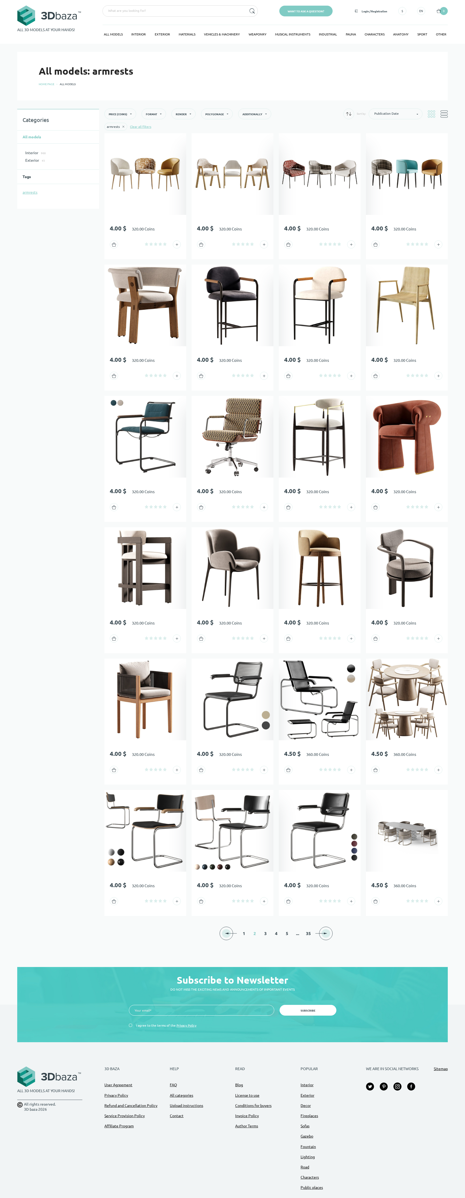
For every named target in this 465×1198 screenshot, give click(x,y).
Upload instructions (186, 1105)
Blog (239, 1085)
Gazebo (307, 1136)
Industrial (328, 34)
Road (305, 1167)
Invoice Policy (247, 1116)
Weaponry (257, 34)
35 (308, 933)
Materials (187, 34)
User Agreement (118, 1085)
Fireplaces (309, 1116)
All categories (181, 1095)
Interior (138, 34)
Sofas (305, 1126)
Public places (312, 1187)
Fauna (351, 34)
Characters (375, 34)
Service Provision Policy (124, 1116)
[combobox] (174, 11)
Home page (46, 84)
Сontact (177, 1116)
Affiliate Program (119, 1126)
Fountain (308, 1147)
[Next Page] (326, 933)
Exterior (162, 34)
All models (113, 34)
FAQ (173, 1085)
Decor (306, 1105)
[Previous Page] (226, 933)
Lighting (308, 1157)
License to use (247, 1095)
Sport (422, 34)
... (297, 933)
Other (441, 34)
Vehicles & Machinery (222, 34)
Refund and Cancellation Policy (130, 1105)
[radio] (147, 244)
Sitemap (441, 1069)
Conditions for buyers (253, 1105)
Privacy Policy (186, 1025)
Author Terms (246, 1126)
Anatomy (400, 34)
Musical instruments (292, 34)
